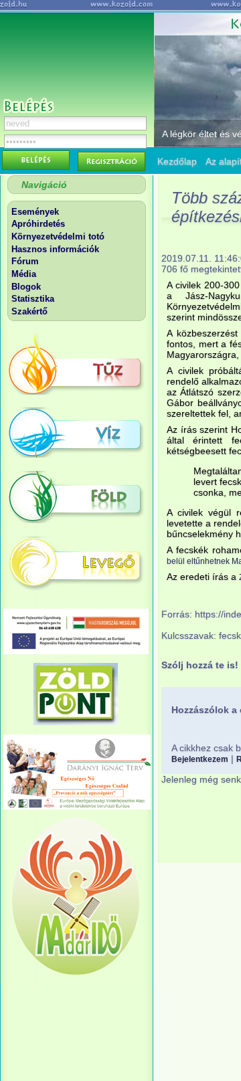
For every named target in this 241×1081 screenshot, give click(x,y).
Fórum (25, 261)
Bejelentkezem (199, 759)
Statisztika (32, 299)
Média (23, 274)
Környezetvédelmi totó (57, 236)
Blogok (26, 287)
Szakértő (29, 311)
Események (35, 212)
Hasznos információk (55, 249)
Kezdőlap (177, 161)
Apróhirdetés (38, 224)
